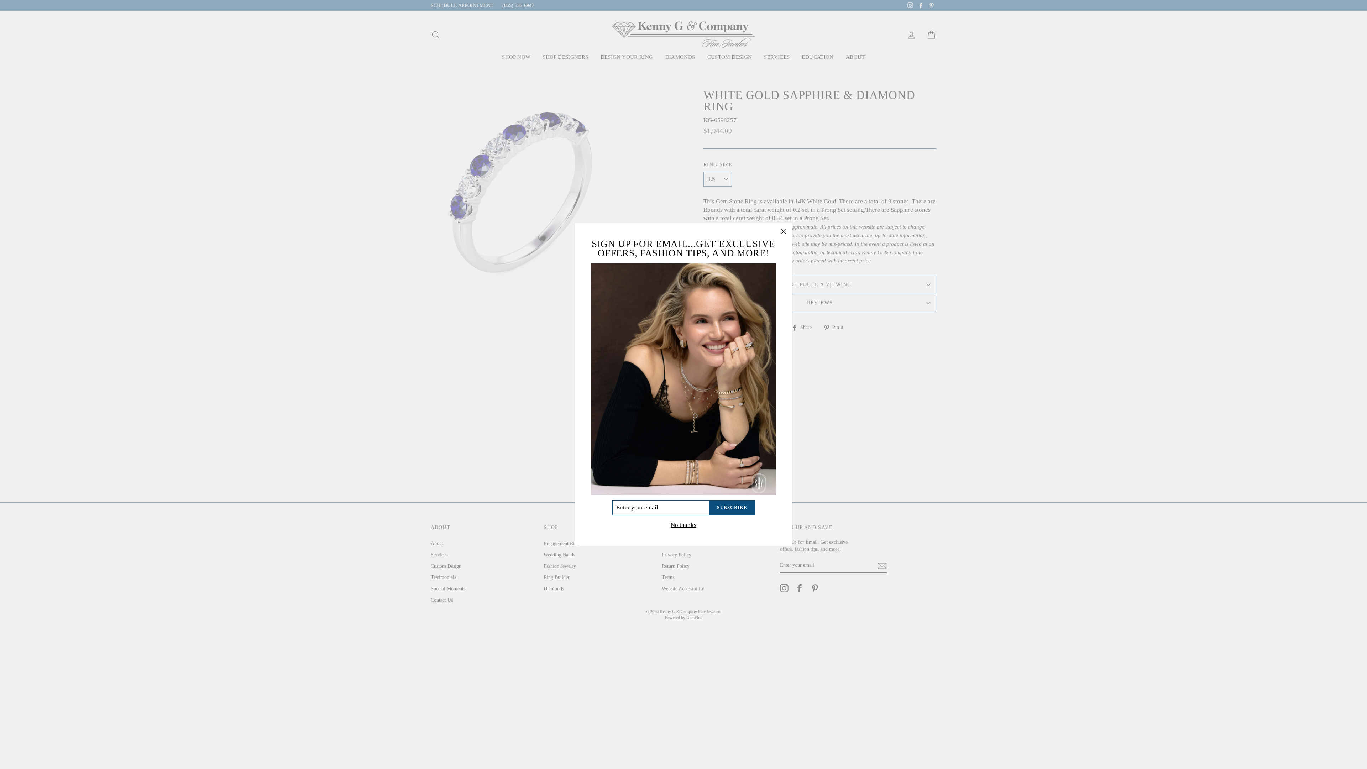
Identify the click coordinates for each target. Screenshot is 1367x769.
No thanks (683, 525)
